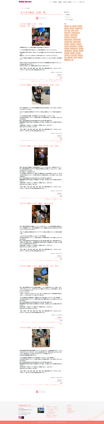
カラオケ (76, 30)
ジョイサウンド (67, 55)
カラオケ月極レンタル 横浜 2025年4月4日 (37, 327)
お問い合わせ (82, 2)
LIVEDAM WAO (30, 140)
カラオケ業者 (51, 140)
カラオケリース (36, 140)
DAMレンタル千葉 (38, 79)
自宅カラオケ (80, 57)
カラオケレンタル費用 (76, 41)
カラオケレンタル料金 (68, 41)
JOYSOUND (72, 28)
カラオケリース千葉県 (47, 79)
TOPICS (56, 76)
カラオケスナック (67, 32)
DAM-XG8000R (23, 198)
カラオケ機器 (67, 48)
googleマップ (22, 411)
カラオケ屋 (66, 46)
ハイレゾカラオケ (74, 55)
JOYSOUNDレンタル (78, 28)
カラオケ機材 (81, 48)
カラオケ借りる (72, 44)
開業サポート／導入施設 (52, 415)
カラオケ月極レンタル (33, 322)
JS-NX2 (69, 30)
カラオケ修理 (67, 44)
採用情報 (69, 2)
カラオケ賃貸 (72, 53)
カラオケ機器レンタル (73, 48)
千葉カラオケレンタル (40, 81)
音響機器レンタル (67, 59)
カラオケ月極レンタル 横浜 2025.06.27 (36, 203)
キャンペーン (75, 2)
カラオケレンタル (44, 140)
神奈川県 (75, 57)
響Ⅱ (72, 59)
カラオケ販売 (58, 140)
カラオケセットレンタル (76, 32)
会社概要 (65, 2)
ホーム (50, 2)
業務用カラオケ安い (58, 199)
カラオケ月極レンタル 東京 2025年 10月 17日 (39, 85)
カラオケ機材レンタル (68, 50)
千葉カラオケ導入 (49, 81)
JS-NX (65, 30)
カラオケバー (67, 35)
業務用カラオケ (59, 141)
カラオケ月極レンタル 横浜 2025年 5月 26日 (39, 266)
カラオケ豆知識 (69, 19)
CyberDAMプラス (23, 79)
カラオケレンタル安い (76, 39)
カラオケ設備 (75, 50)
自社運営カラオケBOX (51, 416)
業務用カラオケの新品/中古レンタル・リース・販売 (52, 407)
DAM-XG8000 (80, 26)
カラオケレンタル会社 (68, 39)
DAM (70, 26)
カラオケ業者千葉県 (56, 79)
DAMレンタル (67, 28)
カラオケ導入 (38, 384)
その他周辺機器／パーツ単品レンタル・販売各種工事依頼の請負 (52, 411)
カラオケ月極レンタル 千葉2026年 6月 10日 (31, 25)
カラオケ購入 (78, 53)
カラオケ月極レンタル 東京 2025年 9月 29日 (39, 146)
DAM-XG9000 (23, 140)
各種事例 (60, 2)
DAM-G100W (30, 79)
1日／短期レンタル (51, 414)
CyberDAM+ (66, 26)
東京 (65, 57)
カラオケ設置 (81, 50)
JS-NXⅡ (72, 30)
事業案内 (55, 2)
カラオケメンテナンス (73, 35)
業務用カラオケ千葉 (58, 81)
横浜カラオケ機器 (60, 322)
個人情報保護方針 (71, 411)
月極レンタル (80, 55)
